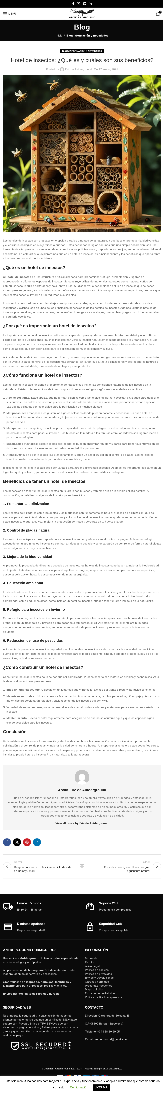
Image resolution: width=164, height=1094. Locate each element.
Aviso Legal (92, 966)
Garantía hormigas (97, 981)
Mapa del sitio (94, 989)
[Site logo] (82, 13)
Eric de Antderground (78, 69)
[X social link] (79, 4)
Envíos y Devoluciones (99, 977)
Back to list (82, 866)
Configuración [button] (79, 1087)
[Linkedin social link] (90, 4)
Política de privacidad (98, 973)
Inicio (59, 35)
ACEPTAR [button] (101, 1087)
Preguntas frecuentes (98, 985)
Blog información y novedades (87, 35)
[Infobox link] (41, 906)
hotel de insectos (18, 741)
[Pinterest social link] (84, 4)
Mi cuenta (91, 958)
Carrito (89, 962)
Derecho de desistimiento (101, 993)
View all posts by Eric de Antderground (82, 823)
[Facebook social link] (73, 4)
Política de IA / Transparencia (103, 997)
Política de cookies (97, 969)
